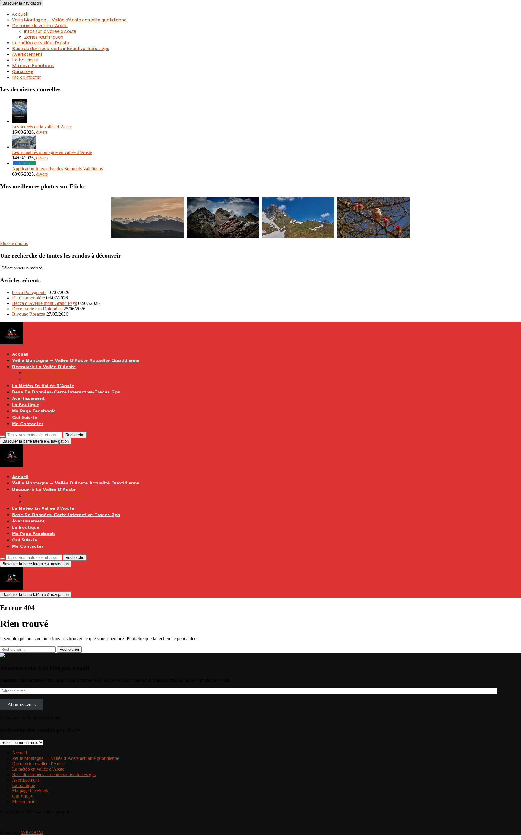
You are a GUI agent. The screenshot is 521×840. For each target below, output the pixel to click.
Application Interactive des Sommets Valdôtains (57, 168)
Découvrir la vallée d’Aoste (40, 25)
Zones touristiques (43, 37)
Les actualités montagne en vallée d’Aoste (52, 152)
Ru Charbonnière (28, 297)
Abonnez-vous (22, 704)
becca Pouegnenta (29, 292)
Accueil (20, 14)
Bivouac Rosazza (28, 314)
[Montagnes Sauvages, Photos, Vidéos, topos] (2, 655)
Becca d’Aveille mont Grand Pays (44, 303)
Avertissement (27, 54)
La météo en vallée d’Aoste (40, 42)
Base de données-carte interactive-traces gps (60, 48)
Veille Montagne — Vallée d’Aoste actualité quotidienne (69, 20)
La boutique (25, 60)
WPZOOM (32, 832)
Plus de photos (14, 243)
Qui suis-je (22, 71)
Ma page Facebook (33, 65)
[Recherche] (2, 436)
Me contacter (26, 77)
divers (42, 132)
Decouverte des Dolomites (37, 308)
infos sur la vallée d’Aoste (50, 31)
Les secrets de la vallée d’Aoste (42, 126)
